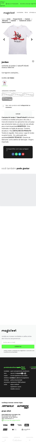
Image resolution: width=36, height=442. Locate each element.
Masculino (21, 1)
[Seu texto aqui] (29, 421)
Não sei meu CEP (28, 88)
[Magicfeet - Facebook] (22, 351)
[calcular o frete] (26, 92)
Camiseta (29, 1)
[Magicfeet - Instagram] (25, 351)
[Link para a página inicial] (3, 1)
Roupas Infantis (10, 1)
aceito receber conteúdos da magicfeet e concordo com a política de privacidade (19, 329)
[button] (7, 77)
